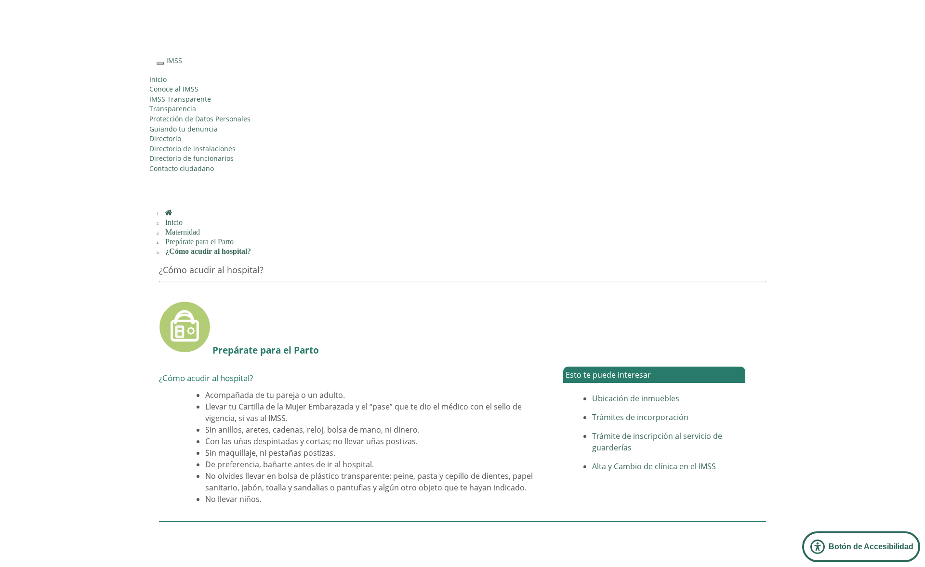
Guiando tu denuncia (183, 128)
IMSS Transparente (180, 99)
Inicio (158, 79)
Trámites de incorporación (640, 417)
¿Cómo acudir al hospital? (208, 251)
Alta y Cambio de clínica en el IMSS (654, 466)
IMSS (174, 60)
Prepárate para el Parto (199, 241)
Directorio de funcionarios (191, 158)
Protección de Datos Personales (200, 118)
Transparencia (172, 108)
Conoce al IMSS (173, 88)
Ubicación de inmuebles (635, 398)
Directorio (165, 138)
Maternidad (182, 232)
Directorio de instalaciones (192, 148)
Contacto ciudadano (181, 168)
